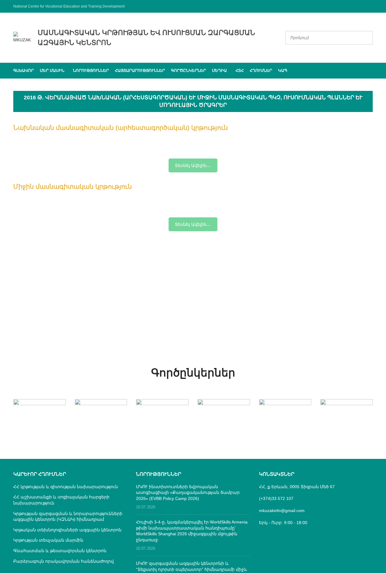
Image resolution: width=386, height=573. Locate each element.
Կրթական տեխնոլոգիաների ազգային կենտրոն (67, 529)
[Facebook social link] (369, 6)
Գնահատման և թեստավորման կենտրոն (59, 550)
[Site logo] (22, 37)
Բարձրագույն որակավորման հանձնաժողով (63, 561)
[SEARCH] (366, 38)
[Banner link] (39, 412)
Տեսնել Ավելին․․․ (193, 165)
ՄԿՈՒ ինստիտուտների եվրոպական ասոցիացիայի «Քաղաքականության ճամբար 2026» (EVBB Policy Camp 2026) (188, 492)
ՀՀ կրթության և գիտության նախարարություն (65, 486)
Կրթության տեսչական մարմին (48, 540)
